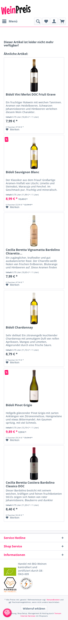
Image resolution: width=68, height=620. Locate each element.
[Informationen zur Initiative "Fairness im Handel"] (10, 584)
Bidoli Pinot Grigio (19, 405)
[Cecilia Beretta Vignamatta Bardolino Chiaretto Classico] (34, 231)
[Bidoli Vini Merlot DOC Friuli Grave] (34, 75)
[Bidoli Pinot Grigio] (34, 386)
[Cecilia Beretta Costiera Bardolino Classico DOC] (34, 463)
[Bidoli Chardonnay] (34, 308)
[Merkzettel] (46, 21)
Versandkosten (53, 599)
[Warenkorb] (62, 21)
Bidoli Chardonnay (19, 327)
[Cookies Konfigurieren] (7, 612)
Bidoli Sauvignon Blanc (22, 172)
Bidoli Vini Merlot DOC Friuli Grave (30, 94)
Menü (13, 21)
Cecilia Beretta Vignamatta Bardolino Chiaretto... (33, 251)
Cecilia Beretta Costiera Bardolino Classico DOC (30, 484)
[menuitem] (9, 21)
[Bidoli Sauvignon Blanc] (34, 153)
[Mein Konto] (54, 21)
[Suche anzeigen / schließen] (37, 21)
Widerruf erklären (34, 608)
